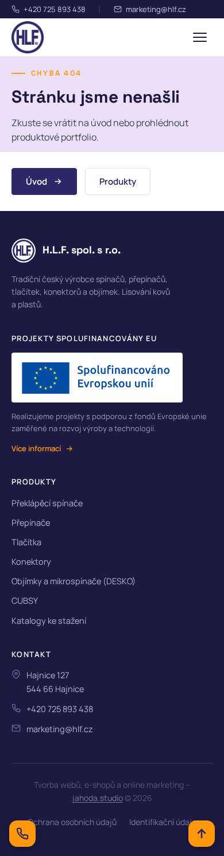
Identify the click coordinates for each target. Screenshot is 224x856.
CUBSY (24, 600)
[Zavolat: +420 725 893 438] (22, 833)
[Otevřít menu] (200, 37)
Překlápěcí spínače (47, 503)
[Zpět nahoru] (201, 833)
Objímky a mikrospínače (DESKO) (73, 581)
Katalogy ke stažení (48, 620)
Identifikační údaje (162, 821)
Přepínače (30, 522)
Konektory (31, 561)
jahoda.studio (97, 797)
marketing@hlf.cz (156, 9)
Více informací (36, 448)
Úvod (36, 181)
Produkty (117, 181)
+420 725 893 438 (55, 9)
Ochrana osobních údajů (72, 821)
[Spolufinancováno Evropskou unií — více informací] (97, 377)
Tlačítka (26, 542)
